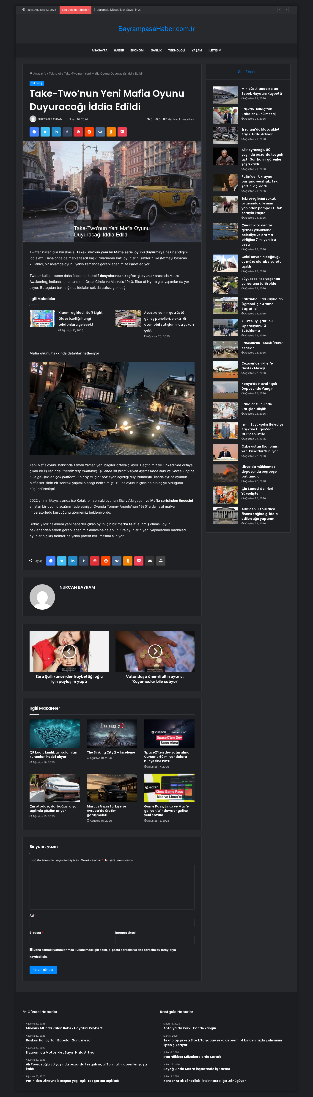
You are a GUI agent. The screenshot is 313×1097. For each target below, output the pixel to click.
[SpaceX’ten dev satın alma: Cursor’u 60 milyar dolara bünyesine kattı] (169, 733)
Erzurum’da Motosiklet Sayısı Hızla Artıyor (123, 9)
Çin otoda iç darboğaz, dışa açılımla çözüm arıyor (53, 808)
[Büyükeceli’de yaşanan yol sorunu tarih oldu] (225, 285)
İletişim (215, 50)
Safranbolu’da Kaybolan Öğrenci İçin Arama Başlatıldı (262, 304)
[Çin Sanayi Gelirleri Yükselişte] (225, 495)
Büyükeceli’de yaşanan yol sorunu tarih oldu (261, 281)
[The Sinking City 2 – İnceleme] (112, 733)
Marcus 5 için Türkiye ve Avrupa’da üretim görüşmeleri (106, 810)
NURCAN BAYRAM (50, 119)
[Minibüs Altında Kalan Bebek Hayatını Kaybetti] (225, 95)
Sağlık (156, 50)
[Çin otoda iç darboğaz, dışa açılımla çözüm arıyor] (55, 788)
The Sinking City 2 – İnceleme (111, 752)
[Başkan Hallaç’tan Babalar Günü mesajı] (225, 115)
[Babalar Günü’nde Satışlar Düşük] (225, 410)
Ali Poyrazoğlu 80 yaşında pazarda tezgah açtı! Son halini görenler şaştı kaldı (262, 157)
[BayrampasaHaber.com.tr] (156, 28)
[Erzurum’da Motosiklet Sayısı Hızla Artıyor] (225, 135)
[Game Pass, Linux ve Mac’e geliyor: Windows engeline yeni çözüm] (169, 788)
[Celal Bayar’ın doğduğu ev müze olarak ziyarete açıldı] (225, 263)
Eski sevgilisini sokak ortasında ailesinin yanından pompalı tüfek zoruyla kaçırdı (262, 205)
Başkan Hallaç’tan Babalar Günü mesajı (259, 111)
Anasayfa (99, 50)
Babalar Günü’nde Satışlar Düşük (257, 406)
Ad (33, 915)
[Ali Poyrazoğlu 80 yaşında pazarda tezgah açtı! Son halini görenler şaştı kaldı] (225, 156)
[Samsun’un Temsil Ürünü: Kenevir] (225, 349)
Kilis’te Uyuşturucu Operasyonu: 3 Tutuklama (257, 326)
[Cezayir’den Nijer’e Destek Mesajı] (225, 369)
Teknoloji (176, 50)
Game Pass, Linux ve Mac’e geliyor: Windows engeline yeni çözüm (166, 810)
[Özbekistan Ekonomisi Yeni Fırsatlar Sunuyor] (225, 452)
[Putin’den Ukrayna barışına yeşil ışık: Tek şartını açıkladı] (225, 182)
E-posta (36, 932)
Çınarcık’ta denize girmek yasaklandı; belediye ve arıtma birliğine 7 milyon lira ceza (259, 235)
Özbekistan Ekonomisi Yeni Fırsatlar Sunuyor (260, 448)
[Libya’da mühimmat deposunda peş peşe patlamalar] (225, 473)
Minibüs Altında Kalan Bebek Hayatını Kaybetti (262, 91)
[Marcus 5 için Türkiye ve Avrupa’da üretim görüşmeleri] (112, 788)
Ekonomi (137, 50)
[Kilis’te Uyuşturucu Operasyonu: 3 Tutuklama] (225, 327)
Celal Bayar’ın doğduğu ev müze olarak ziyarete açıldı (262, 262)
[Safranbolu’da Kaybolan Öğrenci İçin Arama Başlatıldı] (225, 305)
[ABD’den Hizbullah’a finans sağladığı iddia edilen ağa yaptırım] (225, 515)
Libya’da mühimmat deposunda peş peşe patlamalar (259, 471)
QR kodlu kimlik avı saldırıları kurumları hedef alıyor (53, 754)
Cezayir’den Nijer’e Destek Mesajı (257, 365)
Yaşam (197, 50)
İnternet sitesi (125, 932)
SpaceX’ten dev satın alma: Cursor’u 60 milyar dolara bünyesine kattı (167, 756)
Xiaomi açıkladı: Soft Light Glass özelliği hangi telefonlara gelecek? (80, 318)
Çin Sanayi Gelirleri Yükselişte (257, 491)
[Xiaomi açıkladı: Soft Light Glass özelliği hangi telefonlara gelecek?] (42, 318)
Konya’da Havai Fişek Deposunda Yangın (259, 386)
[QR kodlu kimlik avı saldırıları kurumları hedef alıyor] (55, 733)
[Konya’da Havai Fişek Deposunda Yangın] (225, 390)
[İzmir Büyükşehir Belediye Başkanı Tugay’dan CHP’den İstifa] (225, 430)
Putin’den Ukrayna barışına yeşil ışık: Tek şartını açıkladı (259, 181)
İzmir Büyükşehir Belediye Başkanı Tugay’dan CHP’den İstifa (262, 429)
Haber (119, 50)
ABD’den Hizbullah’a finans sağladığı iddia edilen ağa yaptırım (260, 514)
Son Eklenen (248, 72)
